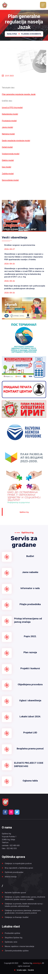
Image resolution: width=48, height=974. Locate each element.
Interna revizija (10, 877)
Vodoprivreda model (10, 154)
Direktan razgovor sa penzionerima (19, 245)
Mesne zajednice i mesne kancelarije (19, 946)
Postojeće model (9, 121)
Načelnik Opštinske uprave (15, 892)
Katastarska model (10, 114)
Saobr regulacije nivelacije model (16, 140)
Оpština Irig (24, 512)
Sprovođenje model (10, 180)
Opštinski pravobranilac (14, 872)
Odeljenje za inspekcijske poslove (18, 863)
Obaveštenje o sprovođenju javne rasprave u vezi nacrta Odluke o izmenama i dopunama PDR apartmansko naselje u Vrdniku (23, 257)
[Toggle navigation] (43, 5)
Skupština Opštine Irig (13, 938)
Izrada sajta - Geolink (25, 970)
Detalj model (7, 147)
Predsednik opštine (12, 933)
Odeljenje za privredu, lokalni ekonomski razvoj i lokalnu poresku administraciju (24, 905)
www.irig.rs (37, 963)
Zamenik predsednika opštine (17, 951)
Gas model (6, 167)
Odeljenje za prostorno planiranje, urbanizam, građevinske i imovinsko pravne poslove (23, 911)
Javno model (7, 127)
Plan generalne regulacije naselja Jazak (19, 94)
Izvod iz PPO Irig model (12, 107)
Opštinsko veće (11, 942)
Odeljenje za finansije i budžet (16, 917)
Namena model (8, 134)
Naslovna (12, 34)
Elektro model (8, 160)
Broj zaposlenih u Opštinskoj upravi (19, 868)
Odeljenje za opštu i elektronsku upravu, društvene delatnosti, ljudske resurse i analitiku (25, 898)
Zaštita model (8, 173)
